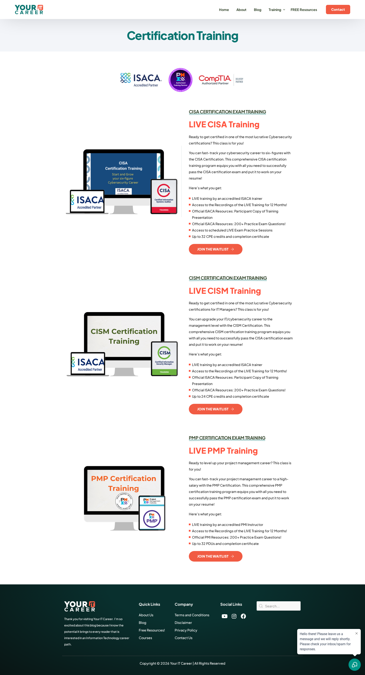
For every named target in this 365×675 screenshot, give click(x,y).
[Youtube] (224, 616)
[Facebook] (243, 616)
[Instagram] (234, 616)
